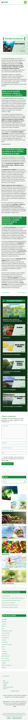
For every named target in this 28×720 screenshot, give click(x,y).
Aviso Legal (5, 682)
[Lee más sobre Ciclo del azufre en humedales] (14, 346)
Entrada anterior (5, 292)
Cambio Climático (6, 633)
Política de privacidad (8, 687)
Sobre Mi (5, 688)
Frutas (3, 649)
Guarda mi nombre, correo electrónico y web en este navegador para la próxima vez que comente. (13, 458)
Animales (5, 540)
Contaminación (5, 637)
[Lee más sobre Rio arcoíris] (14, 330)
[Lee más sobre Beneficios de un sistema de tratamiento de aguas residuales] (14, 310)
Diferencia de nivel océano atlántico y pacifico (13, 598)
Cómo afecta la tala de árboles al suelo (11, 600)
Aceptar (9, 718)
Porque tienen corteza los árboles (10, 607)
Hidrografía (4, 653)
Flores (3, 646)
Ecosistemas (5, 642)
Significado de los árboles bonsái (10, 605)
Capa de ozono (5, 635)
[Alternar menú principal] (25, 2)
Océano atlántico (6, 595)
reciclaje (4, 662)
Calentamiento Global (7, 630)
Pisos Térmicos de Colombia (8, 602)
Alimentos (5, 554)
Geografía (6, 569)
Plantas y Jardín (8, 525)
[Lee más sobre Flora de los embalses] (14, 381)
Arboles (3, 626)
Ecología (4, 640)
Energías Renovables (7, 644)
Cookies (5, 685)
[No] (26, 716)
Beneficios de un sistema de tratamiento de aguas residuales (12, 320)
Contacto (5, 683)
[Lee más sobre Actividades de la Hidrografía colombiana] (14, 363)
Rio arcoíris (6, 338)
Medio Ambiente (8, 583)
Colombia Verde (8, 510)
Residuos (4, 667)
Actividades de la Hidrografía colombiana (11, 372)
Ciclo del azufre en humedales (11, 354)
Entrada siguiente (22, 292)
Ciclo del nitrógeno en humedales (12, 406)
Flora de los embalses (9, 389)
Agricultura (4, 619)
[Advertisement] (14, 19)
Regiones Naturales (6, 665)
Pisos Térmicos (5, 658)
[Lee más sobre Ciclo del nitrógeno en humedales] (14, 398)
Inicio (4, 680)
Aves (3, 628)
